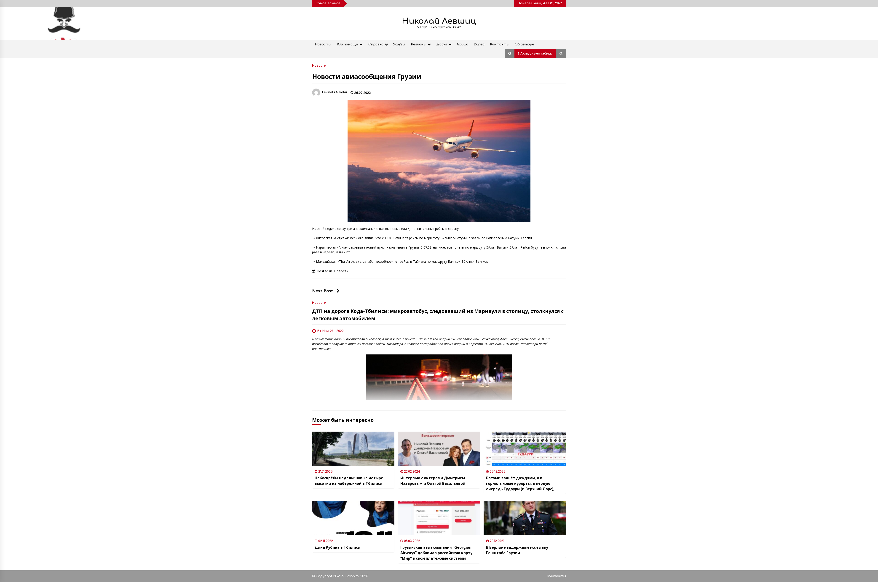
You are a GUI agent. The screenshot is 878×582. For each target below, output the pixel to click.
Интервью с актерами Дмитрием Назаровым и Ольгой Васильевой (432, 480)
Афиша (462, 44)
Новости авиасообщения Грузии (366, 76)
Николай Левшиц (439, 21)
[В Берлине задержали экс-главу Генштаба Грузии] (525, 518)
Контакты (499, 44)
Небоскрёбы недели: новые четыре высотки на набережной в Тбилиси (349, 480)
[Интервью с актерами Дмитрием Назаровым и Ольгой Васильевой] (439, 449)
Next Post (322, 291)
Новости (323, 44)
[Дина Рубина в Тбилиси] (353, 518)
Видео (479, 44)
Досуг (441, 44)
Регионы (418, 44)
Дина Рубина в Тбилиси (337, 547)
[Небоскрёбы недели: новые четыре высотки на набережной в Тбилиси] (353, 449)
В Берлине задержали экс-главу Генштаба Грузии (517, 550)
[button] (509, 53)
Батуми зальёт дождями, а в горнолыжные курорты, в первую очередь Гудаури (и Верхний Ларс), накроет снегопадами (520, 483)
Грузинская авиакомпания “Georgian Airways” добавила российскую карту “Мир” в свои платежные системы (436, 553)
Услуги (399, 44)
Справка (375, 44)
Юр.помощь (347, 44)
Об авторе (524, 44)
